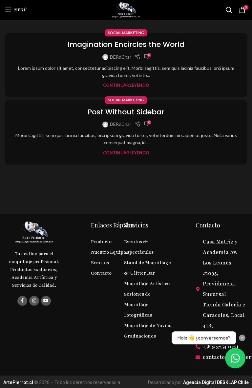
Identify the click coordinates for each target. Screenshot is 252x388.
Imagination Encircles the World (126, 44)
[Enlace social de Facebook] (22, 301)
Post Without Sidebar (126, 112)
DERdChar (120, 57)
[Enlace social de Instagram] (34, 301)
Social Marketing (126, 32)
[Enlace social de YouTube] (46, 301)
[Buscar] (229, 9)
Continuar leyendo (126, 85)
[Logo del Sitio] (126, 9)
